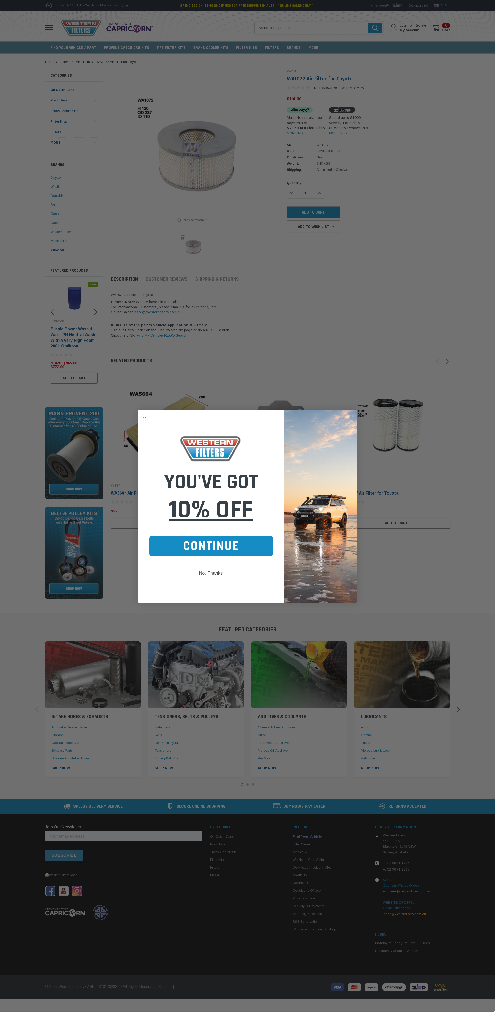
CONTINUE (211, 546)
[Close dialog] (144, 416)
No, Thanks (211, 573)
